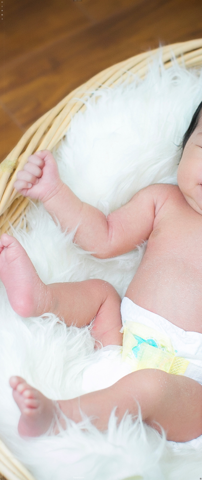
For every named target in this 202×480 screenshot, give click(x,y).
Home (75, 0)
